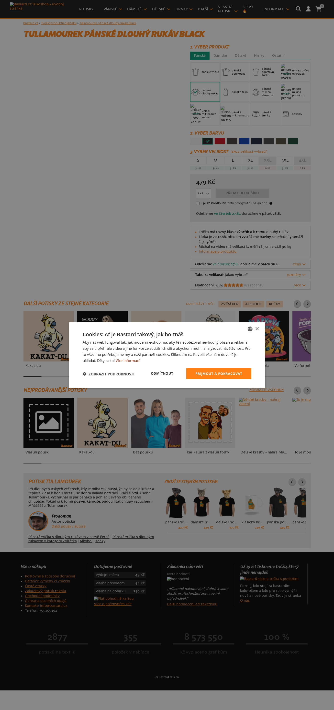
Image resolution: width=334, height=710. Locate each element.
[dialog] (167, 355)
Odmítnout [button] (162, 373)
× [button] (257, 328)
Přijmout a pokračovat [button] (218, 373)
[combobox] (250, 328)
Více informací (128, 360)
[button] (108, 374)
